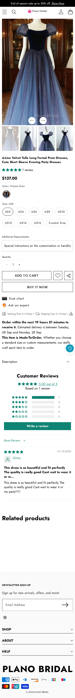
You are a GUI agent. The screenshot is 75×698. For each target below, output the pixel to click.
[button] (70, 11)
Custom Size (57, 223)
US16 (37, 223)
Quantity (6, 257)
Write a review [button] (37, 426)
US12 (8, 223)
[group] (10, 138)
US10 (61, 212)
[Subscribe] (65, 605)
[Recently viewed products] (70, 348)
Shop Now (58, 3)
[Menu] (4, 11)
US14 (23, 223)
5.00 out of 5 (48, 384)
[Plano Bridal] (37, 12)
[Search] (13, 11)
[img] (13, 452)
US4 (21, 212)
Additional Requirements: (16, 237)
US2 (8, 212)
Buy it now (37, 287)
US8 (47, 212)
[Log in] (60, 11)
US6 (34, 212)
